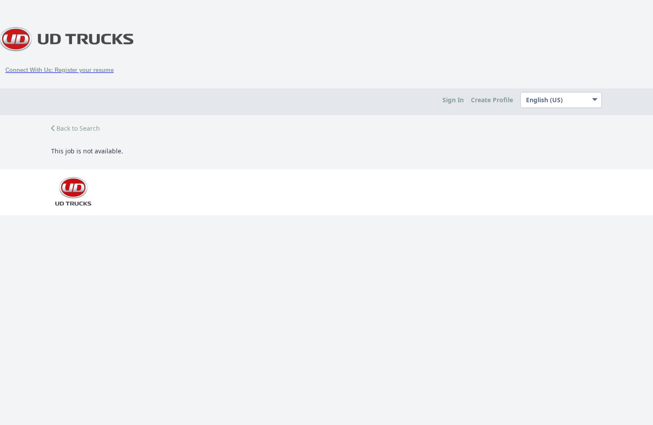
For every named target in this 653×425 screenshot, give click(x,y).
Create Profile (492, 100)
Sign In (453, 100)
